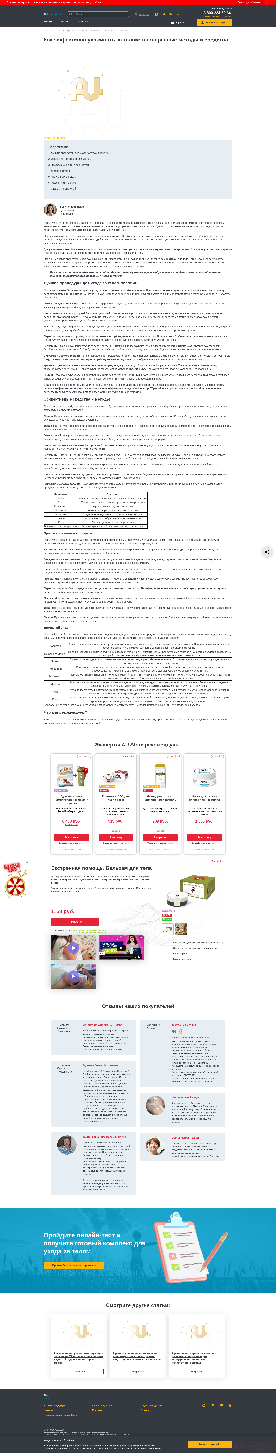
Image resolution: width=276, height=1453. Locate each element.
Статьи (57, 31)
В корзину (71, 837)
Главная (47, 31)
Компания (83, 21)
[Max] (156, 14)
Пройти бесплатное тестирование (74, 1265)
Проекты (64, 21)
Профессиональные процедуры (70, 165)
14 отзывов (160, 831)
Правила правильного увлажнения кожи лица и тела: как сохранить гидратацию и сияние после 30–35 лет (137, 1356)
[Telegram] (163, 14)
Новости (49, 1410)
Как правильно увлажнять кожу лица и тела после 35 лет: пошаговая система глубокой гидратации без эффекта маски (78, 1358)
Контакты (97, 1410)
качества (188, 959)
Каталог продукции (55, 1405)
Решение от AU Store (63, 182)
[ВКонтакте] (174, 1031)
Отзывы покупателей (63, 188)
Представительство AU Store (60, 1415)
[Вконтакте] (170, 14)
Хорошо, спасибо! (209, 1444)
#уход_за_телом (54, 137)
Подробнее (79, 1371)
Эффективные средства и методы (71, 158)
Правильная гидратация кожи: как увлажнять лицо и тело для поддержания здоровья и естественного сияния (194, 1358)
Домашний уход (60, 170)
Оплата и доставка (103, 1405)
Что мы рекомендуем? (64, 176)
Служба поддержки (152, 1405)
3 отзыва (116, 831)
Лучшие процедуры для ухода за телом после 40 (80, 153)
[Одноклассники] (177, 14)
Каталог (48, 21)
